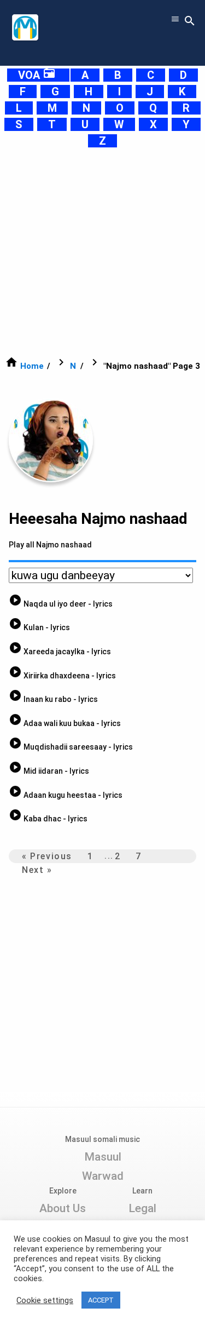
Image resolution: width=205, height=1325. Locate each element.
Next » (37, 870)
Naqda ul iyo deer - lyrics (61, 603)
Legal (142, 1208)
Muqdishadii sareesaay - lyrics (71, 747)
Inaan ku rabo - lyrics (53, 699)
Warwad (103, 1176)
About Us (62, 1208)
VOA (37, 75)
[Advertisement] (102, 252)
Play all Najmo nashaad (50, 544)
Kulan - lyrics (39, 627)
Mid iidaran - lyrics (49, 771)
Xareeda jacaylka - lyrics (60, 651)
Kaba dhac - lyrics (48, 818)
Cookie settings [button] (44, 1300)
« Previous (47, 856)
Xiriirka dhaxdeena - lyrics (62, 675)
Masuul (102, 1156)
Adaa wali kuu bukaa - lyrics (65, 723)
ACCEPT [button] (101, 1300)
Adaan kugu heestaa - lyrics (65, 795)
